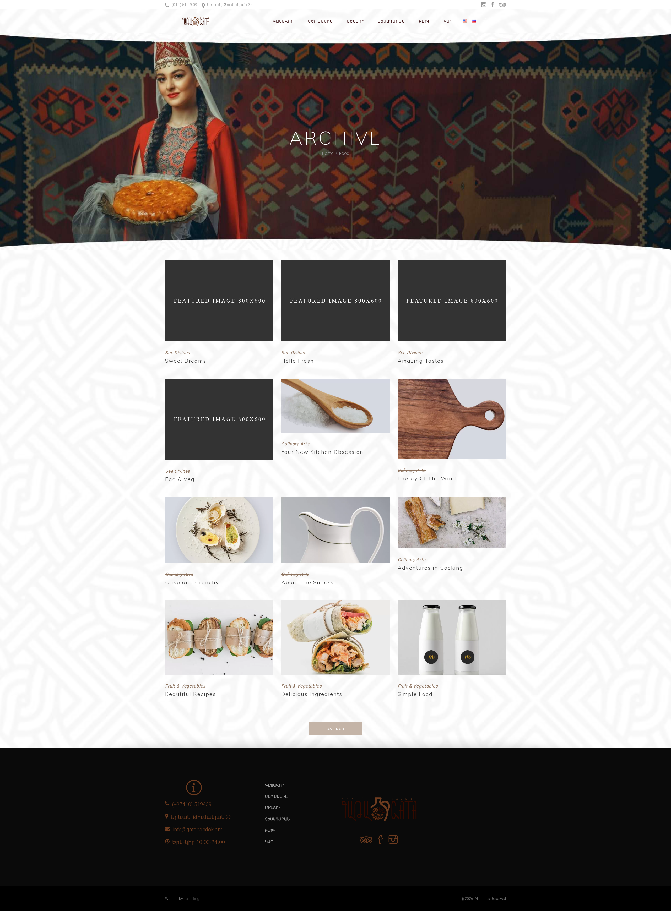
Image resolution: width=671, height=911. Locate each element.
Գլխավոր (274, 785)
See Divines (177, 352)
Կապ (269, 841)
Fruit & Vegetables (185, 686)
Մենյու (272, 808)
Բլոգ (270, 830)
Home (327, 153)
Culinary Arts (295, 443)
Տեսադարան (277, 819)
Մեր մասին (276, 796)
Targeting (191, 899)
